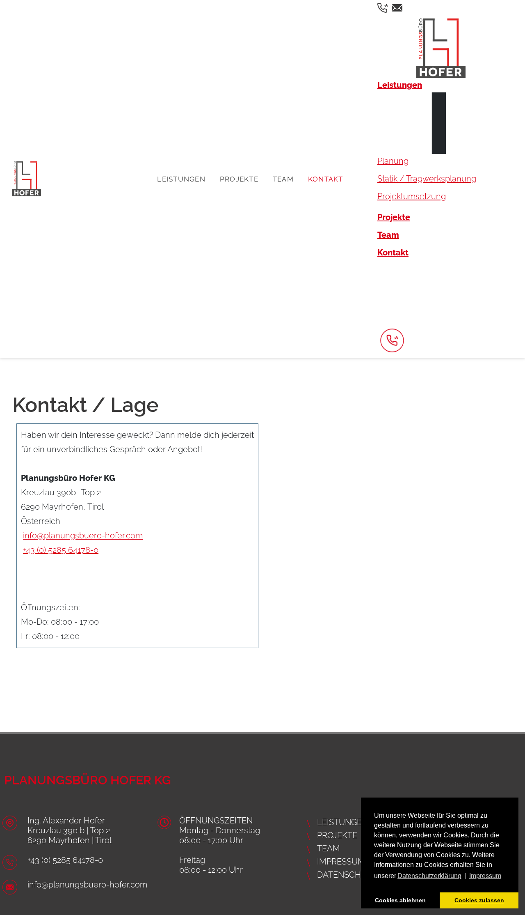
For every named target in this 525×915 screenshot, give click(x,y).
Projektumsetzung (411, 196)
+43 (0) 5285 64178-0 (60, 550)
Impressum (341, 862)
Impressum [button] (485, 875)
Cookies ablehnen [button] (400, 900)
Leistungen (181, 179)
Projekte (239, 179)
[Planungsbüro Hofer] (26, 178)
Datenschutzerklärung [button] (429, 875)
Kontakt (325, 179)
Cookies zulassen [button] (479, 900)
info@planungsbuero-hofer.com (83, 535)
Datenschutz (347, 875)
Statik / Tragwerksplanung (426, 179)
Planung (393, 161)
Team (283, 179)
